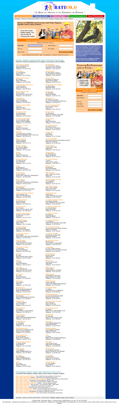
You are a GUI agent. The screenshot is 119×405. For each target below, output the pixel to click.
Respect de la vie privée (63, 54)
